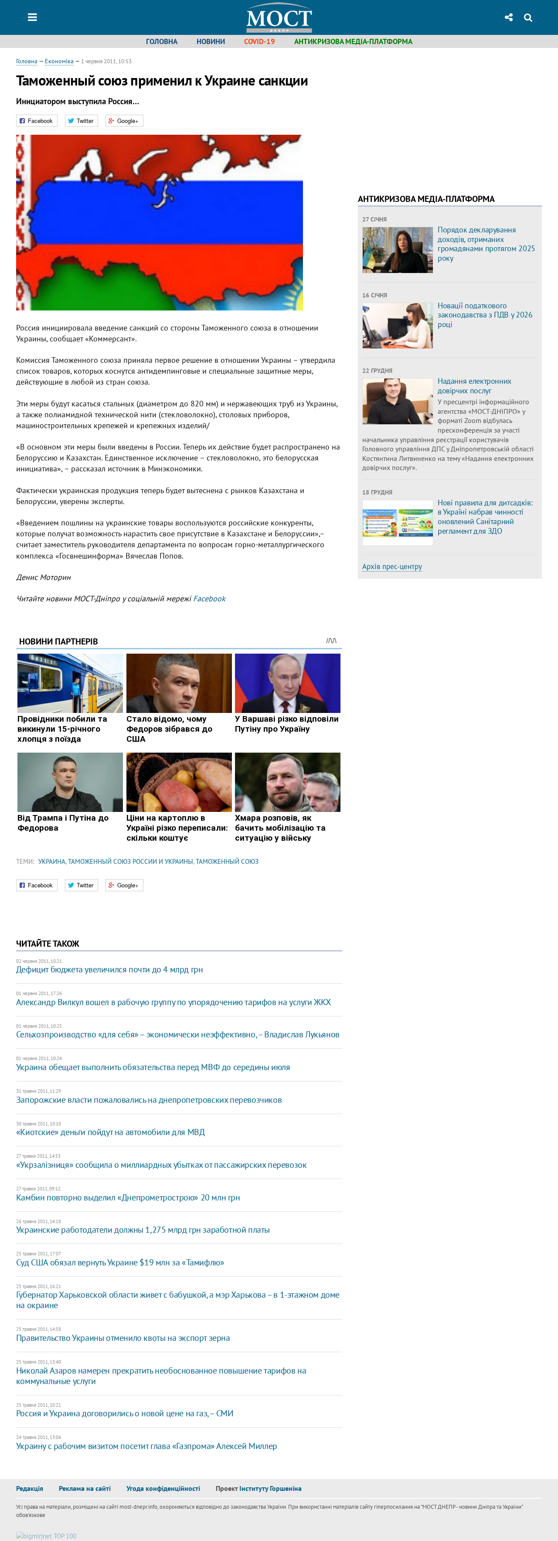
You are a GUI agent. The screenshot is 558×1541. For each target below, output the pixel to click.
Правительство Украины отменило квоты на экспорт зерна (123, 1337)
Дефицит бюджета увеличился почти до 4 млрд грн (109, 969)
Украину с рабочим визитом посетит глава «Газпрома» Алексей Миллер (146, 1446)
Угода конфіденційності (163, 1488)
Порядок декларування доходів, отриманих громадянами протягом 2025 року (486, 244)
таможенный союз (227, 861)
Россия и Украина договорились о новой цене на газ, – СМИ (125, 1413)
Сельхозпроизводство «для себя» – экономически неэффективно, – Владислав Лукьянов (178, 1034)
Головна (161, 41)
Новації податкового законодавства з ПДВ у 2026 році (485, 314)
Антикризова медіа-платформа (353, 41)
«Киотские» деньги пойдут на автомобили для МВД (110, 1132)
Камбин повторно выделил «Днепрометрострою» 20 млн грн (128, 1197)
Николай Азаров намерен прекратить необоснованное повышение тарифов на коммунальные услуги (161, 1376)
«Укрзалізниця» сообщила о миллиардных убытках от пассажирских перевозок (161, 1164)
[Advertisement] (431, 118)
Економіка (59, 61)
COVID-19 (259, 41)
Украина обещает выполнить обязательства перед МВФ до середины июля (153, 1067)
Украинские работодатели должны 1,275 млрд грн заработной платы (143, 1229)
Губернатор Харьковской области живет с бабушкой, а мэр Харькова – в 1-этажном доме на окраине (178, 1300)
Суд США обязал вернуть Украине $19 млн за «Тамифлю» (120, 1262)
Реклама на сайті (85, 1488)
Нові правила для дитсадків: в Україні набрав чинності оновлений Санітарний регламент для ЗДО (485, 517)
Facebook (209, 598)
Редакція (29, 1488)
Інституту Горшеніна (270, 1488)
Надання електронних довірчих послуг (474, 385)
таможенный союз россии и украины (130, 861)
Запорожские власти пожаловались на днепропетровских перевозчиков (149, 1099)
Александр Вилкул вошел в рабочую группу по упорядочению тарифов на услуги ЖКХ (173, 1002)
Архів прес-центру (392, 566)
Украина (51, 861)
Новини (211, 41)
